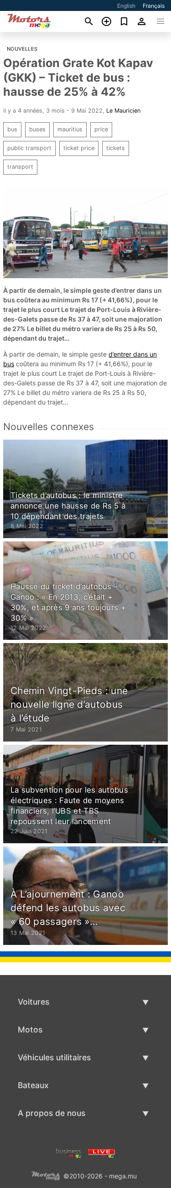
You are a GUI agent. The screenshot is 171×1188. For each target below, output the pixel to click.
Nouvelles (22, 49)
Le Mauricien (123, 110)
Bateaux (33, 1085)
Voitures (33, 1001)
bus (12, 129)
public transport (29, 148)
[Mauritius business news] (69, 1152)
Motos (30, 1029)
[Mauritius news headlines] (101, 1152)
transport (20, 166)
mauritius (70, 129)
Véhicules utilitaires (54, 1057)
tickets (115, 148)
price (101, 129)
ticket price (78, 148)
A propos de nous (51, 1113)
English (126, 5)
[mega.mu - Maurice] (45, 1175)
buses (37, 129)
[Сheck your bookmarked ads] (124, 21)
